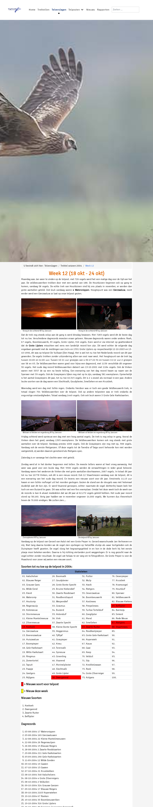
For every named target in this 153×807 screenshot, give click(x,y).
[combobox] (125, 10)
